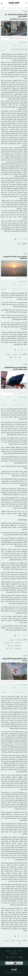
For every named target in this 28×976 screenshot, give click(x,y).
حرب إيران (15, 353)
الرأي (12, 6)
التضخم (13, 939)
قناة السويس (18, 641)
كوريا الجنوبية (18, 647)
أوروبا (7, 647)
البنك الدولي (6, 939)
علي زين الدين (21, 683)
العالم (15, 6)
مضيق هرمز (8, 353)
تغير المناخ (10, 644)
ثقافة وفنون (3, 6)
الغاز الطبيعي (7, 641)
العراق (11, 356)
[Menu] (26, 2)
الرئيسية (25, 6)
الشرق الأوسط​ (20, 6)
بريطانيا (19, 242)
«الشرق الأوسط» (21, 41)
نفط (20, 353)
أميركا (19, 356)
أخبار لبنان (19, 939)
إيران (15, 356)
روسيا (11, 647)
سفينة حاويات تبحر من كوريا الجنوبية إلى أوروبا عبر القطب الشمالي (15, 367)
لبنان (20, 942)
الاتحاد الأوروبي (17, 644)
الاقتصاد (8, 6)
